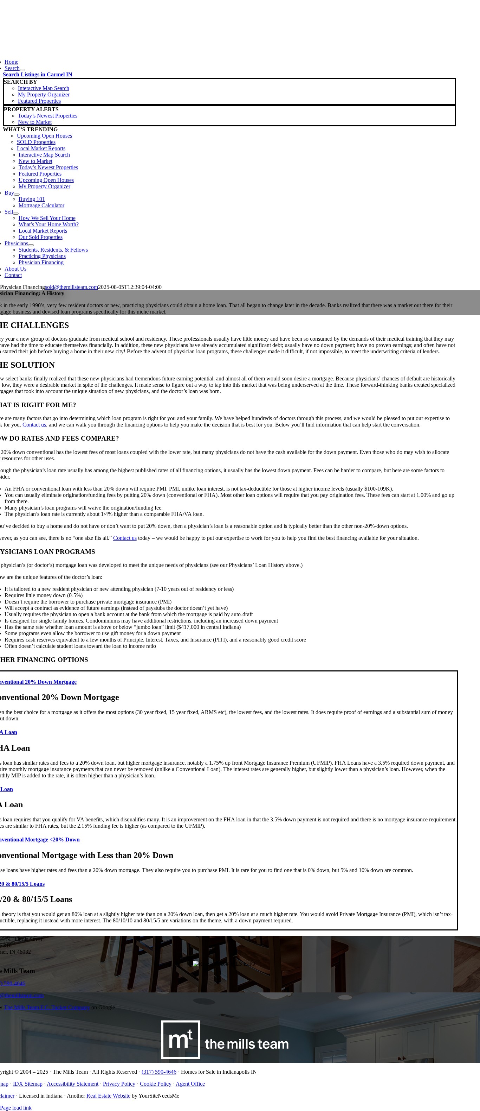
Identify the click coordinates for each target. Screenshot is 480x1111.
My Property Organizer (44, 94)
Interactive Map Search (43, 88)
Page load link (16, 1108)
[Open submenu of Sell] (16, 214)
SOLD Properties (36, 142)
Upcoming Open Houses (44, 136)
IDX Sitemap (28, 1084)
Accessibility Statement (72, 1084)
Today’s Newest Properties (47, 116)
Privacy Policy (119, 1084)
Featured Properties (39, 101)
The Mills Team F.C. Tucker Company (47, 1007)
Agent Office (190, 1084)
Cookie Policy (155, 1084)
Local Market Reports (41, 148)
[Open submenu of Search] (22, 70)
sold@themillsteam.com (71, 287)
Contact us (34, 425)
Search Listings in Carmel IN (37, 74)
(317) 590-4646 (159, 1072)
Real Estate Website (108, 1096)
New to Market (35, 122)
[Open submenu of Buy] (17, 195)
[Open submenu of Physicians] (31, 245)
